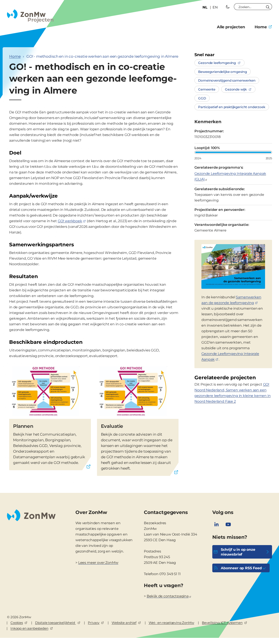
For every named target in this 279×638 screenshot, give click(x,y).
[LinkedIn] (216, 524)
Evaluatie (112, 426)
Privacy (93, 623)
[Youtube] (228, 524)
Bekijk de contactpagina (168, 596)
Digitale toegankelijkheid (55, 623)
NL (205, 7)
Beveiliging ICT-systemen (222, 623)
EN (215, 7)
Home (261, 27)
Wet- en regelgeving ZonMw (171, 623)
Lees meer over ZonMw (98, 563)
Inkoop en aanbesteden (29, 628)
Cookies (16, 623)
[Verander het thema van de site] (227, 6)
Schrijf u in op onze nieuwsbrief (238, 551)
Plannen (23, 426)
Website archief (124, 623)
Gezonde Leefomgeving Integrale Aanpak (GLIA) (230, 176)
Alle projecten (231, 27)
